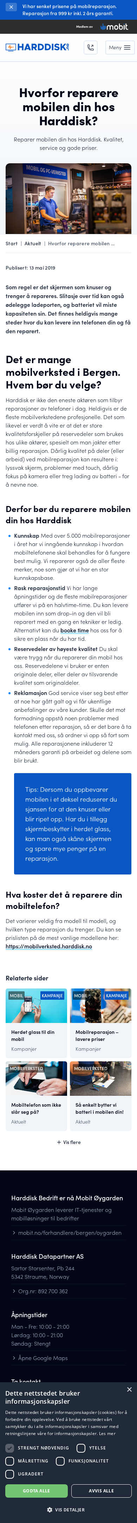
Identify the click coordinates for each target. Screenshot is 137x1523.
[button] (68, 1510)
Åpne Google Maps (43, 1357)
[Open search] (91, 47)
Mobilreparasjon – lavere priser (97, 1036)
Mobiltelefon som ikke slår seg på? (36, 1108)
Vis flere (72, 1142)
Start (12, 243)
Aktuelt (33, 243)
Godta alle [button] (36, 1491)
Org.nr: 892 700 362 (43, 1291)
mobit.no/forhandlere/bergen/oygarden (70, 1232)
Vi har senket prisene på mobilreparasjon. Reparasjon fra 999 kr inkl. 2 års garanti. (69, 10)
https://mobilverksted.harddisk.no (49, 946)
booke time (74, 630)
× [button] (129, 1389)
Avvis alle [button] (101, 1491)
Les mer (107, 1433)
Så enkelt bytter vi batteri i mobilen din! (100, 1108)
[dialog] (68, 1452)
